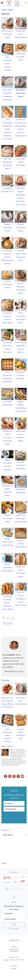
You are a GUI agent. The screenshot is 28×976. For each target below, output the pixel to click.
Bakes (10, 9)
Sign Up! (6, 960)
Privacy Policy (14, 818)
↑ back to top (14, 940)
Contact (14, 968)
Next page (7, 623)
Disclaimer (14, 951)
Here (21, 671)
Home (3, 9)
